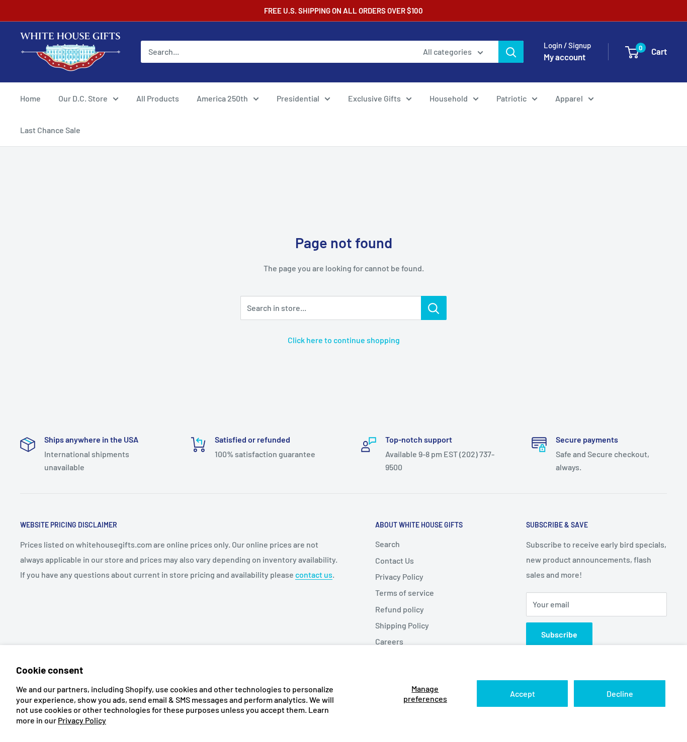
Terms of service (404, 592)
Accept (522, 693)
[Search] (511, 52)
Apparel (569, 98)
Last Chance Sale (50, 130)
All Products (157, 98)
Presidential (298, 98)
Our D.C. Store (83, 98)
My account (564, 57)
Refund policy (399, 609)
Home (30, 98)
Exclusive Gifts (374, 98)
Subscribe (559, 634)
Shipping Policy (402, 625)
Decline (620, 693)
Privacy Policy (82, 720)
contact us (313, 574)
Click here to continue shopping (344, 340)
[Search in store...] (434, 308)
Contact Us (394, 560)
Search (387, 544)
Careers (389, 641)
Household (449, 98)
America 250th (222, 98)
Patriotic (511, 98)
